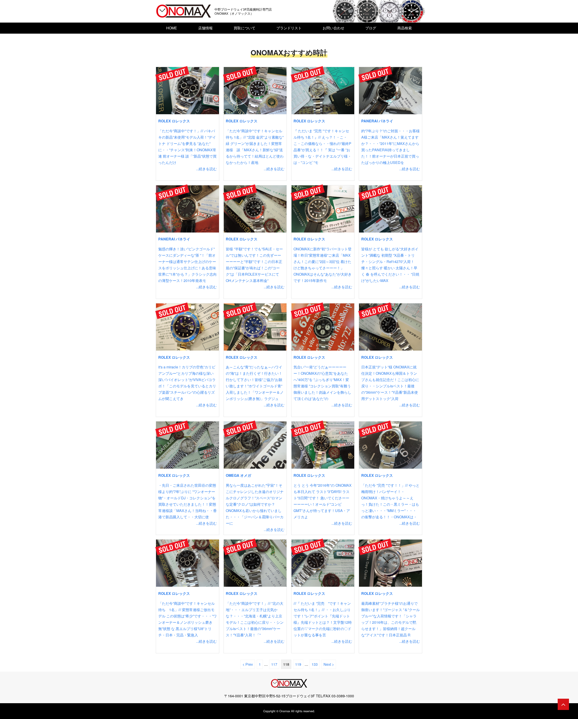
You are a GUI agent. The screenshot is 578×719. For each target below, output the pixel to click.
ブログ (370, 27)
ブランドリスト (289, 27)
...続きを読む (206, 168)
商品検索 (404, 27)
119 (298, 664)
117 (274, 664)
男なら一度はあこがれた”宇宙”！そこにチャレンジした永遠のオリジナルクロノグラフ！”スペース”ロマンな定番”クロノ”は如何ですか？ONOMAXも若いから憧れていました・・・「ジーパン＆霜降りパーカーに (255, 504)
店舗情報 (205, 27)
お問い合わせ (333, 27)
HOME (171, 27)
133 (315, 664)
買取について (244, 27)
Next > (329, 664)
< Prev (247, 664)
